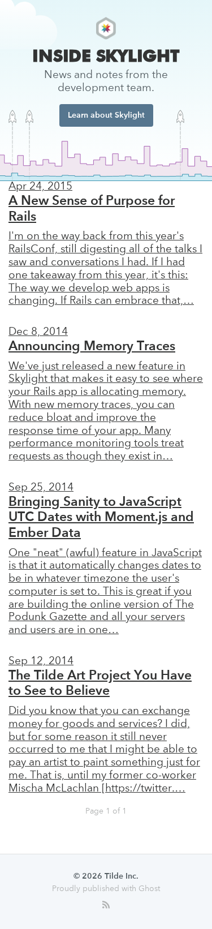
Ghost (149, 889)
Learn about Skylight (106, 115)
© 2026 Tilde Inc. (106, 876)
